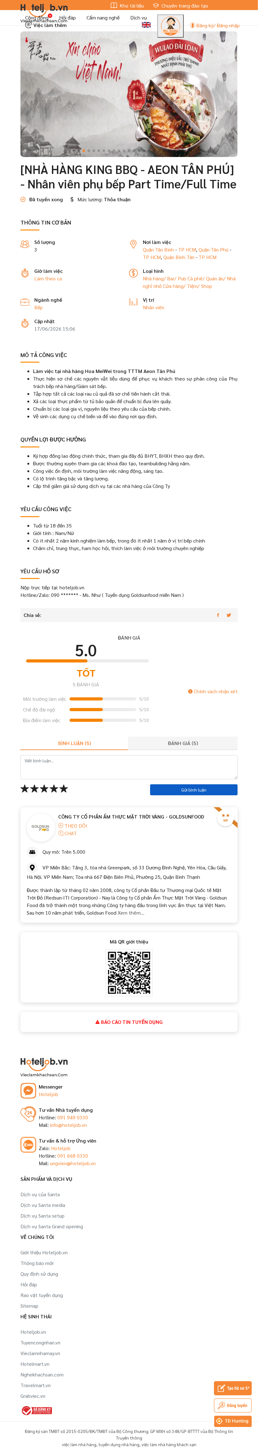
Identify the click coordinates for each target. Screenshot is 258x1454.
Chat (70, 833)
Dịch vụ (138, 17)
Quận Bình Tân (178, 257)
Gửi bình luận (193, 789)
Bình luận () (74, 743)
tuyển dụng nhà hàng (118, 1444)
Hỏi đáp (67, 17)
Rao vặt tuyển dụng (41, 1295)
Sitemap (29, 1305)
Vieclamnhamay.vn (40, 1353)
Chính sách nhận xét (215, 691)
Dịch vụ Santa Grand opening (51, 1226)
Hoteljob (48, 1094)
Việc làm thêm (49, 25)
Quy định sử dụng (39, 1273)
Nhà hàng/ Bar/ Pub (165, 278)
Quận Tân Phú (213, 249)
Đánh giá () (183, 743)
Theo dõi (75, 825)
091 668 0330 (72, 1155)
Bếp (38, 307)
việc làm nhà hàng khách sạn (169, 1444)
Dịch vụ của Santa (40, 1194)
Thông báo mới (36, 1263)
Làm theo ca (48, 278)
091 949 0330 (72, 1117)
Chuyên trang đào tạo (184, 5)
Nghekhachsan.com (42, 1374)
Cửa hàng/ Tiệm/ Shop (187, 286)
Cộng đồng (36, 17)
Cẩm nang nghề (103, 17)
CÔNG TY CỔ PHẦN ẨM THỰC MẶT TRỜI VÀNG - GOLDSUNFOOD (131, 816)
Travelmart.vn (35, 1385)
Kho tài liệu (131, 5)
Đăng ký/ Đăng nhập (217, 25)
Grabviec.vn (32, 1395)
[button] (73, 150)
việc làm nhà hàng (79, 1444)
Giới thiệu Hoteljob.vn (44, 1252)
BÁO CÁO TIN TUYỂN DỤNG (131, 1022)
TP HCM (187, 249)
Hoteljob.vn (33, 1331)
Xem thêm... (130, 912)
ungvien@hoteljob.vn (73, 1163)
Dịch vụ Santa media (42, 1205)
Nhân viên (153, 307)
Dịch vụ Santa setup (42, 1215)
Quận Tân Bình (158, 249)
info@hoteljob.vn (68, 1125)
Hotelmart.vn (34, 1363)
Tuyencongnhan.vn (40, 1342)
